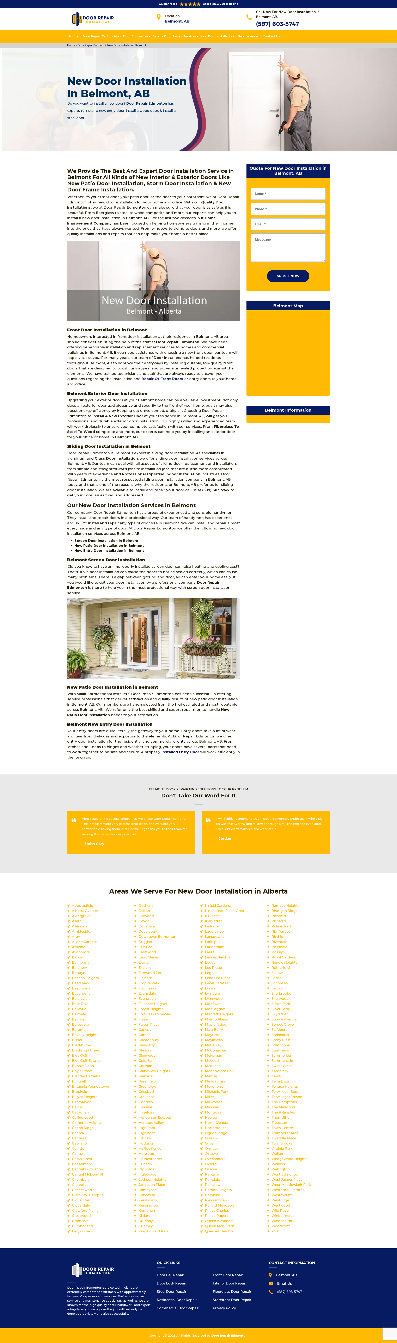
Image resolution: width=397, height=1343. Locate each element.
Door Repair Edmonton (229, 1335)
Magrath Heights (219, 1014)
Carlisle (78, 1149)
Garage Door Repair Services (174, 36)
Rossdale (279, 947)
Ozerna (211, 1169)
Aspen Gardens (85, 942)
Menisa (211, 1076)
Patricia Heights (218, 1190)
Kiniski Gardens (218, 906)
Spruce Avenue (284, 1019)
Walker (277, 1154)
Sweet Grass (281, 1066)
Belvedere (80, 1024)
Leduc (210, 962)
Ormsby (212, 1149)
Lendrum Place (217, 978)
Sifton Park (280, 1004)
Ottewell (212, 1154)
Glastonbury (149, 1040)
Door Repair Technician (101, 36)
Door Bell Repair (170, 1275)
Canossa (79, 1138)
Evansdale (147, 993)
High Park (147, 1128)
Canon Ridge (83, 1128)
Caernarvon (81, 1102)
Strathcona (280, 1045)
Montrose (213, 1112)
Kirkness (212, 916)
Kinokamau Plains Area (224, 911)
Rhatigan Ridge (284, 911)
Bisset (77, 1040)
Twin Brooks (281, 1143)
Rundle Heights (284, 962)
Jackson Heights (152, 1180)
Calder (77, 1107)
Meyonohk (214, 1086)
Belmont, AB (177, 21)
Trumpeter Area (284, 1133)
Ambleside (81, 931)
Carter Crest (82, 1159)
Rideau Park (281, 926)
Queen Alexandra (219, 1221)
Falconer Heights (153, 1004)
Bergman (80, 1030)
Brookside (80, 1092)
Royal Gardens (283, 957)
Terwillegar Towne (286, 1097)
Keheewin (147, 1195)
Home (73, 36)
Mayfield (212, 1035)
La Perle (212, 926)
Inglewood (148, 1174)
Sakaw (277, 973)
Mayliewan (214, 1040)
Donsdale (147, 926)
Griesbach (147, 1092)
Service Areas (248, 36)
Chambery (81, 1180)
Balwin (77, 957)
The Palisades (283, 1112)
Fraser (144, 1019)
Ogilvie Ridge (216, 1133)
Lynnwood (214, 999)
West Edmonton (285, 1174)
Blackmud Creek (86, 1050)
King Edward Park (154, 1231)
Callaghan (80, 1112)
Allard (77, 921)
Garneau (146, 1035)
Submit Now (288, 276)
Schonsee (279, 983)
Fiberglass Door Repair (232, 1292)
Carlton (78, 1154)
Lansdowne (215, 937)
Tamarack (279, 1071)
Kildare (144, 1216)
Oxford (211, 1164)
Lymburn (212, 993)
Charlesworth (83, 1190)
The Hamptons (284, 1102)
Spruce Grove (282, 1024)
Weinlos (278, 1164)
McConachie (215, 1050)
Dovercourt (148, 931)
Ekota (144, 962)
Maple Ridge (215, 1024)
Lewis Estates (216, 983)
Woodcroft (280, 1226)
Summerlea (281, 1055)
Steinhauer (280, 1035)
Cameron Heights (87, 1123)
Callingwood (82, 1118)
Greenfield (147, 1081)
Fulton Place (149, 1024)
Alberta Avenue (85, 911)
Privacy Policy (224, 1308)
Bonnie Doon (83, 1066)
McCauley (213, 1045)
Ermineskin (148, 988)
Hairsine (145, 1107)
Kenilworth (148, 1200)
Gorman (145, 1066)
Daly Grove (81, 1231)
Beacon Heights (85, 978)
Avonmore (81, 952)
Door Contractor (135, 36)
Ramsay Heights (285, 906)
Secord (277, 988)
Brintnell (79, 1081)
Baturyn (78, 973)
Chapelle (79, 1185)
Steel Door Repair (171, 1292)
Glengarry (147, 1045)
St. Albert (279, 1030)
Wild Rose (280, 1211)
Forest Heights (151, 1009)
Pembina (212, 1195)
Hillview (145, 1138)
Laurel (210, 952)
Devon (144, 921)
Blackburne (81, 1045)
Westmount (281, 1195)
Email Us (284, 1284)
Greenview (147, 1086)
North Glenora (216, 1123)
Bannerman (82, 962)
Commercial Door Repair (177, 1308)
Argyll (76, 937)
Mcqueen (213, 1066)
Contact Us (271, 36)
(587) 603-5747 (277, 23)
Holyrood (146, 1154)
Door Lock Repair (171, 1283)
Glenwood (147, 1055)
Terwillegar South (286, 1092)
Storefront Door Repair (232, 1300)
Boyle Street (82, 1071)
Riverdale (279, 942)
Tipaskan (279, 1123)
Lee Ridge (213, 968)
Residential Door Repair (177, 1300)
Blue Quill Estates (87, 1061)
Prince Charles (217, 1211)
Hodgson (146, 1143)
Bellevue (79, 1009)
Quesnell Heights (219, 1231)
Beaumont (81, 993)
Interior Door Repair (229, 1283)
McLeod (212, 1061)
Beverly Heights (85, 1035)
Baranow (79, 968)
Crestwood (81, 1216)
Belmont (79, 1019)
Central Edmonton (87, 1169)
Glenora (145, 1050)
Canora (78, 1133)
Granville (146, 1076)
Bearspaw (80, 983)
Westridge (280, 1200)
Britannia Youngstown (90, 1086)
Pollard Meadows (219, 1205)
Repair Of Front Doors (162, 379)
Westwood (280, 1205)
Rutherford (280, 968)
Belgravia (79, 999)
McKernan (213, 1055)
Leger (210, 973)
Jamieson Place (152, 1185)
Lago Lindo (214, 931)
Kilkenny (146, 1221)
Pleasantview (216, 1200)
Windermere (282, 1216)
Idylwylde (146, 1169)
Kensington (148, 1205)
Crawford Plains (85, 1211)
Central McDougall (87, 1174)
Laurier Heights (218, 957)
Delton (144, 911)
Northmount (215, 1128)
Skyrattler (279, 1014)
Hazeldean (148, 1112)
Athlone (78, 947)
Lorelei (210, 988)
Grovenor (146, 1097)
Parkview (212, 1185)
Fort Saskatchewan (155, 1014)
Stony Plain (280, 1040)
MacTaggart (215, 1009)
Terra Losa (280, 1081)
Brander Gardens (86, 1076)
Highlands (147, 1133)
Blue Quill (80, 1055)
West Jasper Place (287, 1180)
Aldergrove (81, 916)
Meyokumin (215, 1081)
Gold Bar (146, 1061)
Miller (209, 1097)
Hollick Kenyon (151, 1149)
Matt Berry (214, 1030)
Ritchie (277, 937)
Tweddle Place (283, 1138)
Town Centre (282, 1128)
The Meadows (283, 1107)
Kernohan (147, 1211)
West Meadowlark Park (291, 1185)
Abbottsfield (82, 906)
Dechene (146, 906)
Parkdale (212, 1180)
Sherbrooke (281, 993)
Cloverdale (81, 1205)
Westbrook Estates (287, 1190)
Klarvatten (213, 921)
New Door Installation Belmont (126, 45)
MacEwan (213, 1004)
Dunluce (145, 947)
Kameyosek (149, 1190)
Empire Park (149, 983)
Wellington (280, 1169)
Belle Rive (80, 1004)
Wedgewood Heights (289, 1159)
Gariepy (145, 1030)
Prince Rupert (216, 1216)
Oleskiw (211, 1138)
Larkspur (212, 942)
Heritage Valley (151, 1123)
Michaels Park (216, 1092)
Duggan (145, 942)
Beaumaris (81, 988)
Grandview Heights (154, 1071)
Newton (211, 1118)
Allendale (79, 926)
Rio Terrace (280, 931)
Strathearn (280, 1050)
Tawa (276, 1076)
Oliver (210, 1143)
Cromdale (80, 1221)
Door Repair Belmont (91, 45)
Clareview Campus (87, 1195)
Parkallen (213, 1174)
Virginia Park (282, 1149)
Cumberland (82, 1226)
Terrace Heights (284, 1086)
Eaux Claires (149, 957)
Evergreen (147, 999)
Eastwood (147, 952)
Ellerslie (145, 968)
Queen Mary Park (219, 1226)
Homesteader (150, 1159)
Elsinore (145, 978)
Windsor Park (282, 1221)
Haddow (146, 1102)
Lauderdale (214, 947)
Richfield (278, 916)
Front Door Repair (228, 1275)
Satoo (276, 978)
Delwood (146, 916)
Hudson (145, 1164)
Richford (278, 921)
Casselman (81, 1164)
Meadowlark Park (220, 1071)
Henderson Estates (155, 1118)
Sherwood (280, 999)
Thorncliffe (280, 1118)
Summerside (282, 1061)
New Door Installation (217, 36)
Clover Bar (80, 1200)
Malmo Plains (216, 1019)
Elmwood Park (151, 973)
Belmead (79, 1014)
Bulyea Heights (84, 1097)
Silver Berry (280, 1009)
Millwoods (213, 1102)
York (275, 1231)
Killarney (146, 1226)
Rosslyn (278, 952)
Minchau (212, 1107)
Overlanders (215, 1159)
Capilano (79, 1143)
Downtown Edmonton (157, 937)
